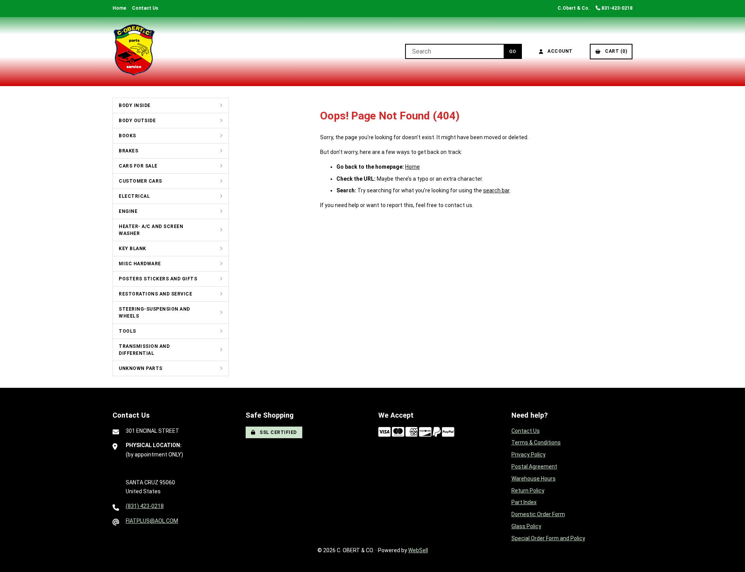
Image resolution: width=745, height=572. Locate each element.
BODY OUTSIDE (137, 120)
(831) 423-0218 (145, 506)
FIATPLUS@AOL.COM (152, 521)
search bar (496, 190)
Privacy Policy (528, 454)
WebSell (418, 550)
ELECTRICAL (134, 196)
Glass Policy (526, 526)
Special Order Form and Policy (548, 538)
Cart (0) (614, 51)
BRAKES (128, 151)
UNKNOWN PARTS (141, 368)
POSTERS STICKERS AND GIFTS (158, 279)
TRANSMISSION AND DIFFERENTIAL (144, 350)
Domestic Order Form (538, 514)
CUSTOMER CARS (140, 181)
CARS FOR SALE (138, 166)
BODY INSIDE (135, 105)
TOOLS (127, 331)
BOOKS (127, 135)
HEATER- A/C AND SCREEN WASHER (151, 230)
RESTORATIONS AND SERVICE (155, 294)
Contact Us (145, 8)
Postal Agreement (534, 466)
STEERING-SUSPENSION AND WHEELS (154, 312)
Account (559, 51)
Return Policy (527, 490)
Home (119, 8)
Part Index (524, 502)
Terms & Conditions (536, 442)
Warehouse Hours (533, 478)
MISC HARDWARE (140, 263)
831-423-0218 (616, 8)
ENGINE (128, 211)
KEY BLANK (132, 248)
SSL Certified (277, 432)
